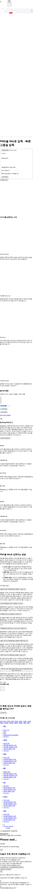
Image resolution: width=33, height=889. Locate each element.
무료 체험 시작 (4, 867)
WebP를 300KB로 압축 (10, 775)
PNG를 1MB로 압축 (9, 763)
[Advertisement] (16, 197)
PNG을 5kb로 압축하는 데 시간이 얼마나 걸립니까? (13, 628)
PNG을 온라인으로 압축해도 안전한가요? (11, 614)
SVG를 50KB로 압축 (9, 816)
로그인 (14, 13)
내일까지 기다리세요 (6, 869)
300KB (21, 723)
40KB (29, 721)
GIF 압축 (6, 786)
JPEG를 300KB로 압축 (10, 747)
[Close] (9, 834)
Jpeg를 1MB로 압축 (9, 749)
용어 (4, 733)
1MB (24, 723)
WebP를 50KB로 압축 (10, 773)
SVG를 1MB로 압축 (9, 819)
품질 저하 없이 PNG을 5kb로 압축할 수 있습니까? (13, 589)
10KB (8, 721)
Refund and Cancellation (10, 735)
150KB (11, 723)
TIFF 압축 (6, 800)
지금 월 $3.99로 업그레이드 (16, 867)
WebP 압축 (6, 772)
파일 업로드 (5, 177)
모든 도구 (6, 9)
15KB (12, 721)
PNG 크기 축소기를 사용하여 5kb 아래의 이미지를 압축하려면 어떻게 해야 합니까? (16, 669)
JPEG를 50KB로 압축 (9, 745)
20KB (16, 721)
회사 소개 (6, 730)
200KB (16, 723)
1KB (1, 721)
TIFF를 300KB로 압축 (9, 804)
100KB (6, 723)
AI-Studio (7, 12)
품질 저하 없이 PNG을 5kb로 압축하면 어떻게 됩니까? (14, 640)
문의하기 (6, 736)
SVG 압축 (6, 814)
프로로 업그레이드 (5, 438)
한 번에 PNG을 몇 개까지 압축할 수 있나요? (12, 603)
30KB (25, 721)
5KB (4, 721)
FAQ (4, 731)
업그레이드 (3, 712)
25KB (20, 721)
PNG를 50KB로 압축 (9, 759)
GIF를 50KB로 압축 (9, 788)
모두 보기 (6, 750)
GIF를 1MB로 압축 (8, 791)
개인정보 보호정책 (8, 826)
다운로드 (4, 180)
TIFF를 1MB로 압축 (9, 805)
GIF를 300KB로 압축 (9, 789)
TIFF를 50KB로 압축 (9, 802)
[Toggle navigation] (9, 1)
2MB (28, 723)
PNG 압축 (6, 757)
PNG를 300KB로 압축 (10, 761)
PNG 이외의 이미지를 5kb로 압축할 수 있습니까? (13, 655)
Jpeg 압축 (6, 743)
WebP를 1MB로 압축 (9, 777)
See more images (5, 415)
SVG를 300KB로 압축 (9, 818)
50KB (1, 723)
